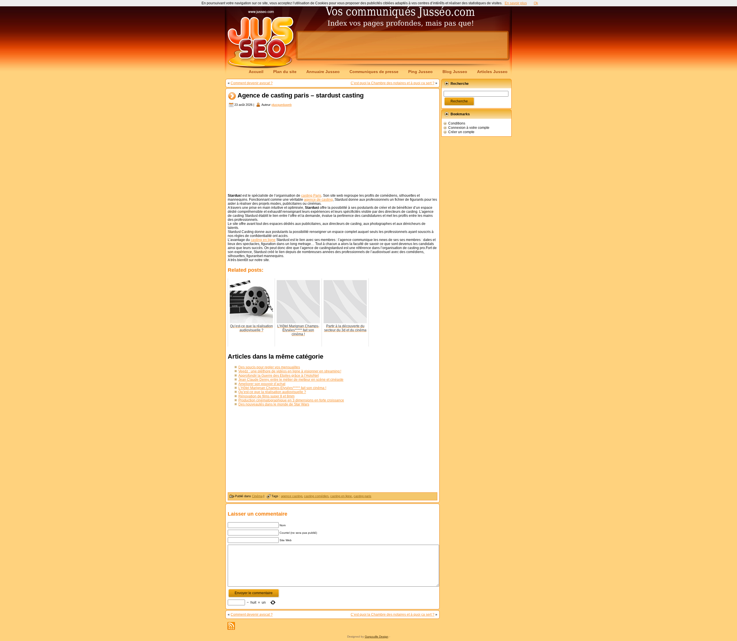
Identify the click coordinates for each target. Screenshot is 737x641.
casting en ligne (263, 240)
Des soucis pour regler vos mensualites (269, 367)
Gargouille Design (376, 636)
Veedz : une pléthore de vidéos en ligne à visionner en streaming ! (289, 371)
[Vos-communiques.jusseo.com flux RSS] (231, 626)
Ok (536, 3)
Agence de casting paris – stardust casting (301, 95)
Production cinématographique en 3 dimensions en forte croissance (291, 400)
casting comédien (316, 496)
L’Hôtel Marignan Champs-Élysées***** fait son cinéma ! (282, 388)
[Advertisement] (402, 45)
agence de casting (318, 200)
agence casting (291, 496)
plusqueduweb (281, 104)
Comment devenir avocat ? (252, 83)
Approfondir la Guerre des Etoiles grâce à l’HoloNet (278, 376)
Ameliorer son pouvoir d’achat (261, 384)
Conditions (456, 123)
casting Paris (311, 196)
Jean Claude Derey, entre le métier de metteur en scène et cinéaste (290, 380)
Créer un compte (461, 132)
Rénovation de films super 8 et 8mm (266, 396)
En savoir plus (516, 3)
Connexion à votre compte (468, 128)
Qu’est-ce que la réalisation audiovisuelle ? (272, 392)
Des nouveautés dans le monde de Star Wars (273, 404)
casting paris (362, 496)
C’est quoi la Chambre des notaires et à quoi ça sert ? (392, 83)
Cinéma (257, 496)
